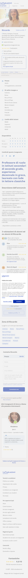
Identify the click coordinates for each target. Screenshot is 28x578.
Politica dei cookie (13, 296)
